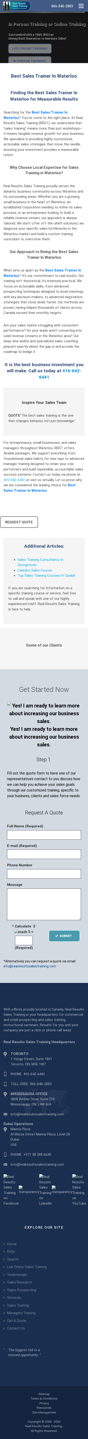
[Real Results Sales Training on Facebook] (11, 1190)
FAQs (11, 1251)
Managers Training (21, 1313)
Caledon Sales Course (35, 570)
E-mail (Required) (22, 846)
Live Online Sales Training (27, 1267)
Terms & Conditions (44, 1398)
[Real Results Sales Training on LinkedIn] (45, 1190)
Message (14, 885)
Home (12, 1244)
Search (13, 1259)
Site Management (44, 1412)
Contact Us (16, 1328)
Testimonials (17, 1275)
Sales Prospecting (21, 1290)
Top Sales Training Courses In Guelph (47, 575)
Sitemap (44, 1394)
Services (14, 1297)
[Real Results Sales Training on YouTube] (79, 1190)
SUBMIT (67, 936)
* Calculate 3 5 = (23, 929)
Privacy (44, 1403)
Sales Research (19, 1282)
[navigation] (81, 5)
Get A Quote (16, 1321)
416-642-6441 (14, 480)
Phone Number (19, 865)
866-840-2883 (41, 1084)
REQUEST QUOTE (19, 522)
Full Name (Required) (25, 826)
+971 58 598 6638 (37, 1154)
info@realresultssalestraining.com (30, 966)
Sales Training (18, 1305)
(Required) (24, 948)
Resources (44, 1407)
